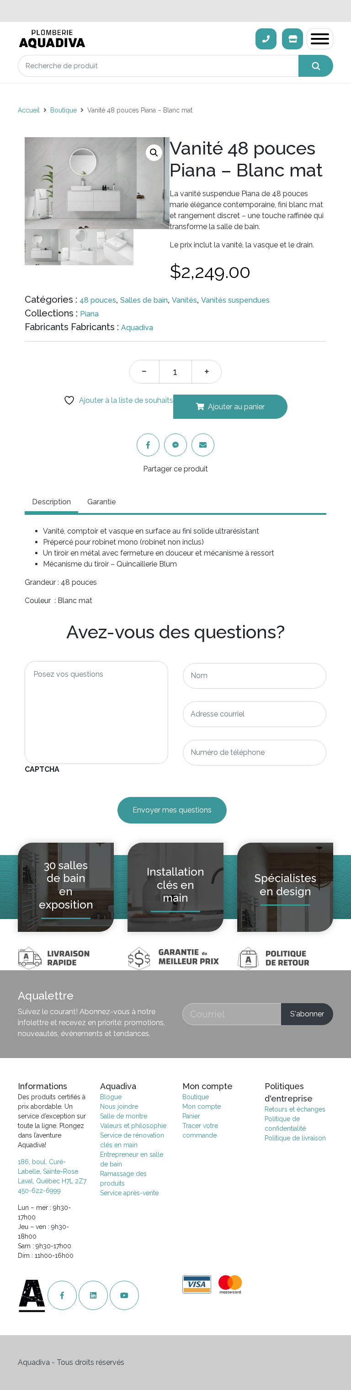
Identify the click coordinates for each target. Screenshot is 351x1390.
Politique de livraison (295, 1138)
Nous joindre (119, 1106)
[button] (154, 152)
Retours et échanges (295, 1109)
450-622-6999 (39, 1190)
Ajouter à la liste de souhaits (125, 400)
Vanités (184, 300)
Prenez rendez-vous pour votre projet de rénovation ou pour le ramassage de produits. (175, 10)
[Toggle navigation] (320, 38)
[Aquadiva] (134, 39)
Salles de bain (144, 300)
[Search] (315, 66)
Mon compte (201, 1106)
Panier (191, 1116)
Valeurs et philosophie (133, 1125)
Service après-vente (129, 1193)
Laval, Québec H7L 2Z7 (52, 1181)
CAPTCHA (42, 769)
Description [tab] (51, 501)
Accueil (29, 110)
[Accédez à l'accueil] (33, 1295)
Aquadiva (137, 327)
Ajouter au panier (236, 406)
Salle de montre (123, 1116)
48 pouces (98, 300)
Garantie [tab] (101, 501)
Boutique (63, 110)
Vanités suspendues (235, 300)
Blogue (111, 1097)
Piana (89, 314)
